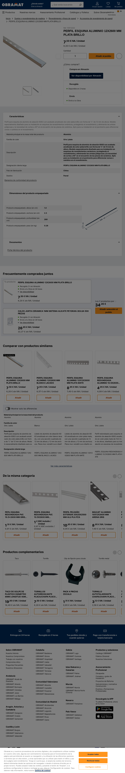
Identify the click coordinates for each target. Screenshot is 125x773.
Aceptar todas (93, 754)
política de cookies (42, 770)
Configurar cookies (93, 767)
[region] (62, 760)
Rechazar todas (93, 761)
